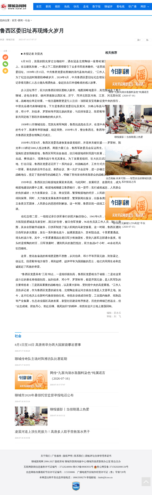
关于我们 (45, 456)
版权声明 (67, 456)
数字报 (96, 6)
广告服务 (56, 456)
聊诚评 (108, 6)
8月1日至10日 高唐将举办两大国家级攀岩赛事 (48, 345)
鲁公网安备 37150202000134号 (112, 467)
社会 (27, 20)
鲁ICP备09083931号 (83, 467)
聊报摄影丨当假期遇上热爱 (128, 137)
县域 (85, 6)
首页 (39, 6)
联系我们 (79, 456)
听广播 (133, 6)
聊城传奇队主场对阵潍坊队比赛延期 (41, 359)
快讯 (76, 6)
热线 (67, 6)
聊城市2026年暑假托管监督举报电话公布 (44, 395)
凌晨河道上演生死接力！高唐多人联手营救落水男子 (52, 432)
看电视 (121, 6)
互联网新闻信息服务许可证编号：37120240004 (48, 467)
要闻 (48, 6)
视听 (57, 6)
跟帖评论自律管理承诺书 (98, 456)
